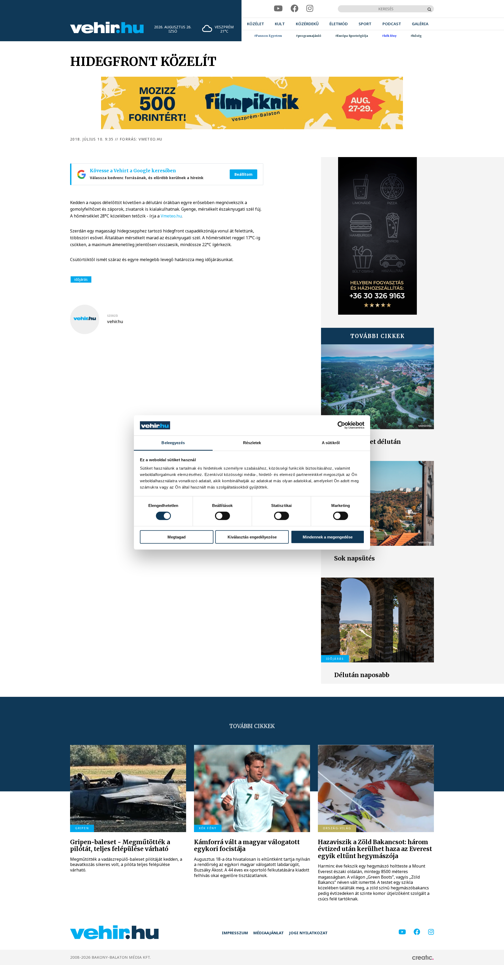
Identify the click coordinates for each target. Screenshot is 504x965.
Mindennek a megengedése (328, 537)
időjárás (81, 279)
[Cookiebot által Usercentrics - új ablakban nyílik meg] (341, 425)
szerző (112, 316)
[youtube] (278, 8)
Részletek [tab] (252, 442)
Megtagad (176, 537)
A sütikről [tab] (331, 442)
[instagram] (309, 8)
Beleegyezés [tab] (173, 442)
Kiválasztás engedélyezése (252, 537)
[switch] (222, 516)
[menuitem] (255, 24)
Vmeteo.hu (171, 216)
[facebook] (294, 8)
